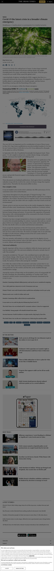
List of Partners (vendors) (6, 564)
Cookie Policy (31, 555)
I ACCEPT (7, 568)
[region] (27, 558)
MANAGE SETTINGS (20, 568)
